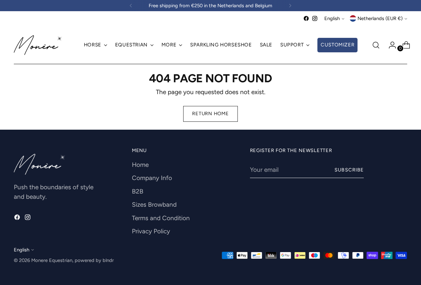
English (332, 18)
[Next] (290, 5)
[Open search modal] (376, 45)
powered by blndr (94, 260)
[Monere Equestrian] (38, 45)
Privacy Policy (151, 231)
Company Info (152, 178)
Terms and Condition (161, 218)
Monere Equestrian (51, 260)
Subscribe (349, 170)
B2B (137, 191)
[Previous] (131, 5)
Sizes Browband (154, 204)
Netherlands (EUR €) (380, 18)
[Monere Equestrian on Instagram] (315, 18)
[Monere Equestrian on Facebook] (306, 18)
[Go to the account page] (389, 45)
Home (140, 164)
